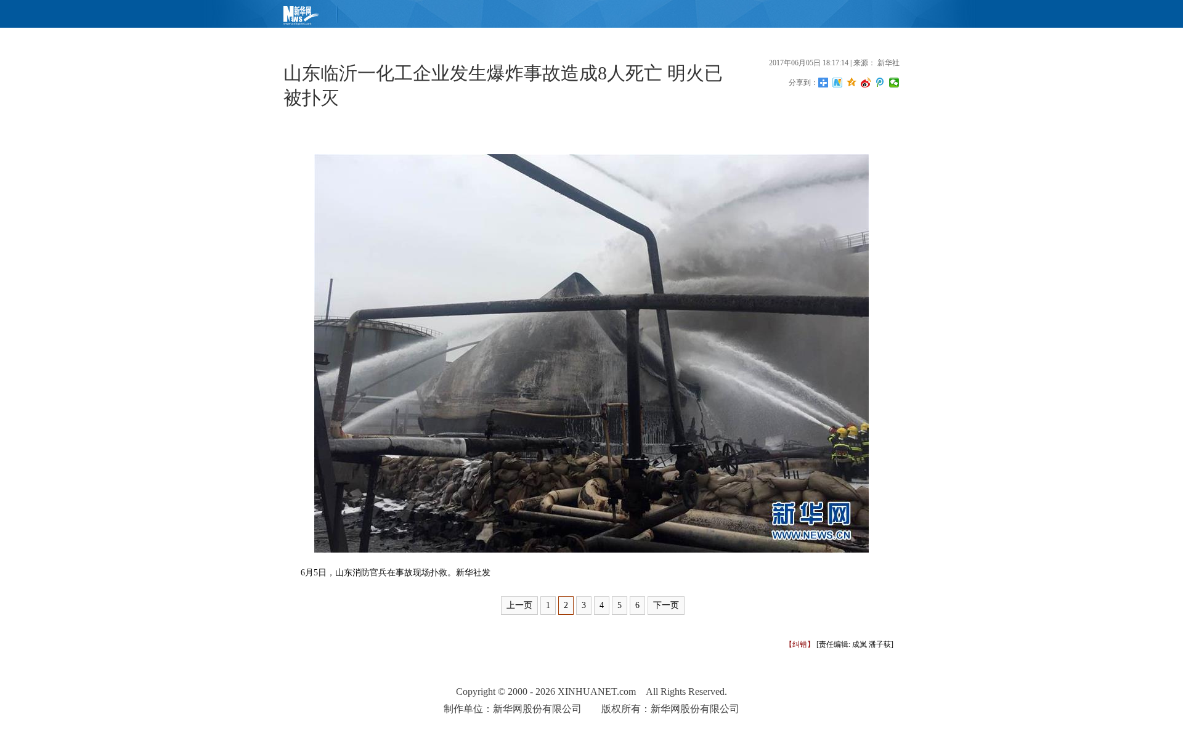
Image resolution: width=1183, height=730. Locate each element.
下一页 (666, 605)
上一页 (519, 605)
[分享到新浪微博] (866, 82)
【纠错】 (800, 644)
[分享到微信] (894, 82)
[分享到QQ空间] (852, 82)
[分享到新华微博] (837, 82)
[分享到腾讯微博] (880, 82)
